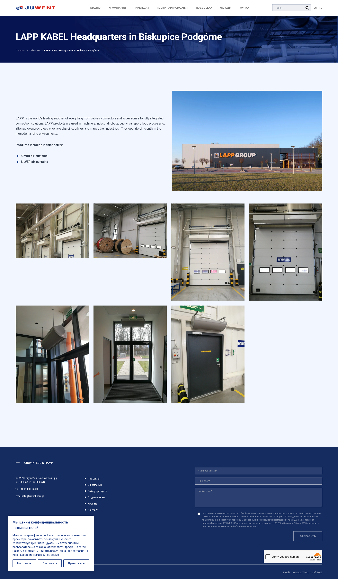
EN (315, 7)
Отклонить (50, 563)
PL (320, 7)
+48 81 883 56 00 (28, 489)
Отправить (308, 536)
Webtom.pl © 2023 (312, 572)
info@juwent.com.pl (33, 496)
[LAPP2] (247, 141)
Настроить (24, 563)
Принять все (76, 563)
